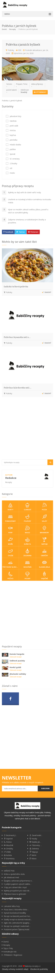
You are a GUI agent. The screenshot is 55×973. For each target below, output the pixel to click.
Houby (27, 578)
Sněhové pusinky (17, 660)
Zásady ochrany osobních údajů (15, 969)
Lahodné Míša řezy (12, 906)
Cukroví (27, 509)
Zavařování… (36, 835)
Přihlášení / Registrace (13, 955)
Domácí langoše (17, 654)
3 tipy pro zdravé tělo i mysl (15, 887)
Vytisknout (41, 92)
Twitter (22, 232)
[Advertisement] (27, 429)
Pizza (44, 509)
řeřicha (13, 130)
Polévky (10, 50)
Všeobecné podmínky (39, 969)
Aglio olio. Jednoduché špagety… (17, 923)
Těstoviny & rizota (10, 567)
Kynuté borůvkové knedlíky (15, 913)
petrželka (13, 140)
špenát (12, 154)
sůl (11, 168)
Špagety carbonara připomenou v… (18, 881)
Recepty (12, 29)
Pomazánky (10, 521)
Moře (10, 544)
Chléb (10, 555)
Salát (44, 521)
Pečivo (10, 578)
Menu (7, 14)
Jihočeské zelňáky (18, 674)
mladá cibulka (15, 145)
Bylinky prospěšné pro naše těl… (17, 891)
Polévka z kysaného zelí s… (17, 337)
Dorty (10, 509)
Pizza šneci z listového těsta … (16, 909)
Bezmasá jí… (11, 835)
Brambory (44, 532)
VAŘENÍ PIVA (9, 871)
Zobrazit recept (15, 657)
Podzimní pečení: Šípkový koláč (16, 929)
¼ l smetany (15, 159)
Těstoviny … (36, 845)
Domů (4, 29)
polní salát (14, 126)
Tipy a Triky (8, 948)
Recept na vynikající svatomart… (17, 926)
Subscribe (45, 788)
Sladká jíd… (36, 842)
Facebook (9, 232)
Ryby (10, 532)
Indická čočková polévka (16, 286)
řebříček (13, 121)
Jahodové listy (15, 116)
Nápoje (44, 544)
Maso (27, 532)
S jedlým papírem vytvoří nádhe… (17, 884)
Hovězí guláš (15, 667)
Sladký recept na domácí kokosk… (18, 919)
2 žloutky (13, 163)
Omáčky (44, 555)
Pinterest (34, 232)
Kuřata (27, 544)
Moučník (27, 567)
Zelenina (27, 555)
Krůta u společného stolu (14, 874)
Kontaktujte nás (9, 952)
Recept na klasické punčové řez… (17, 916)
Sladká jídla (44, 567)
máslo (12, 173)
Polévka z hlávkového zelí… (17, 388)
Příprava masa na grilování (15, 894)
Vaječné (44, 578)
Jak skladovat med (11, 877)
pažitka (13, 149)
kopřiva (13, 135)
